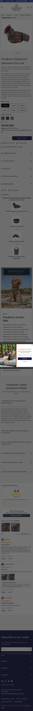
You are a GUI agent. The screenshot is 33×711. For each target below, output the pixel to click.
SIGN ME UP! (24, 358)
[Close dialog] (32, 345)
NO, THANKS (25, 361)
